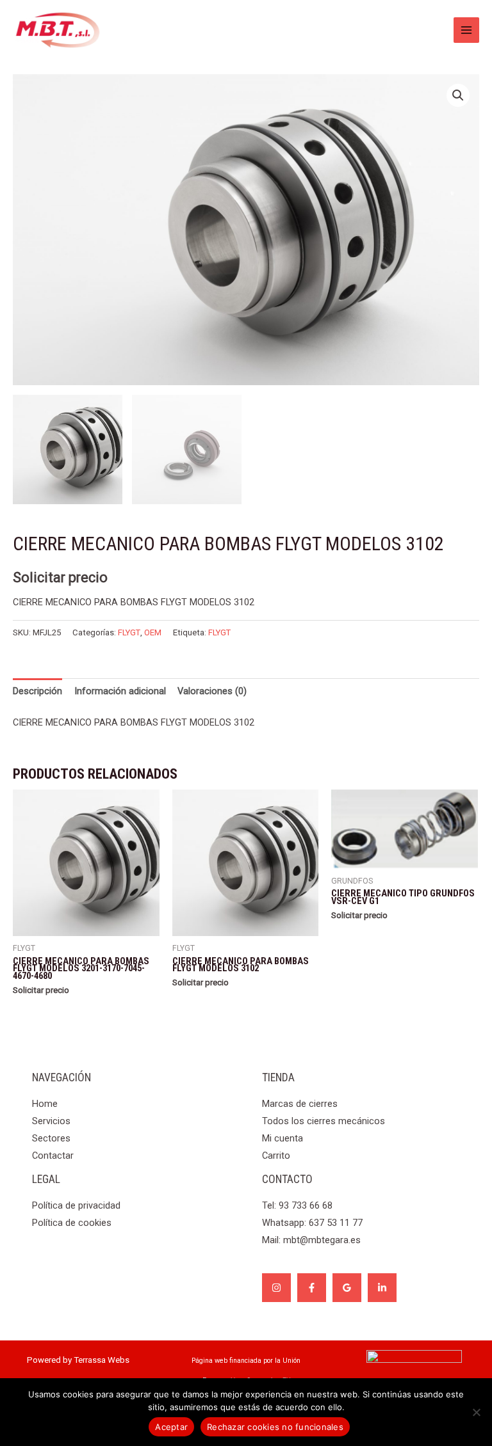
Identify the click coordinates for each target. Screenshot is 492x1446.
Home (45, 1103)
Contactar (53, 1155)
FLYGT (129, 632)
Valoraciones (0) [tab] (212, 691)
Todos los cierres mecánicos (323, 1121)
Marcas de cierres (300, 1103)
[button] (458, 95)
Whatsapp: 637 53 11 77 (312, 1222)
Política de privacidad (76, 1205)
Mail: (311, 1240)
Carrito (276, 1155)
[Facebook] (311, 1287)
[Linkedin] (382, 1287)
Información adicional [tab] (120, 691)
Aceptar (171, 1427)
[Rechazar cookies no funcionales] (476, 1412)
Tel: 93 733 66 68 (297, 1205)
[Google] (346, 1287)
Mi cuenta (282, 1138)
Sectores (51, 1138)
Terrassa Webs (101, 1360)
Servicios (51, 1121)
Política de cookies (71, 1222)
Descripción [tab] (37, 691)
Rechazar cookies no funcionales (275, 1427)
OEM (152, 632)
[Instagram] (276, 1287)
